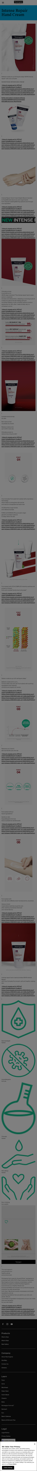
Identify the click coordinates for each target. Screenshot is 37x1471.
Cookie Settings (8, 1467)
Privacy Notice (12, 1464)
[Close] (35, 1444)
